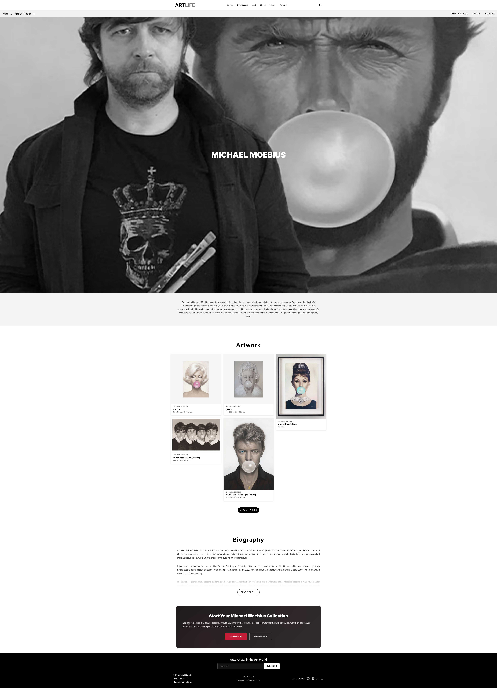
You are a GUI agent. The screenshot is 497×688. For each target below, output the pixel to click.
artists (5, 14)
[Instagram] (308, 678)
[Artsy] (322, 678)
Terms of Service (254, 680)
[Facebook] (313, 678)
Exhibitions (242, 5)
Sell (254, 5)
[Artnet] (317, 678)
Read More (247, 592)
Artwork (476, 14)
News (272, 5)
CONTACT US (236, 637)
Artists (230, 5)
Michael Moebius (460, 14)
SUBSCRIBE (272, 666)
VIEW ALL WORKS (248, 510)
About (263, 5)
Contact (283, 5)
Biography (489, 14)
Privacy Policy (242, 680)
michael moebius (23, 14)
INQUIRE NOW (260, 637)
